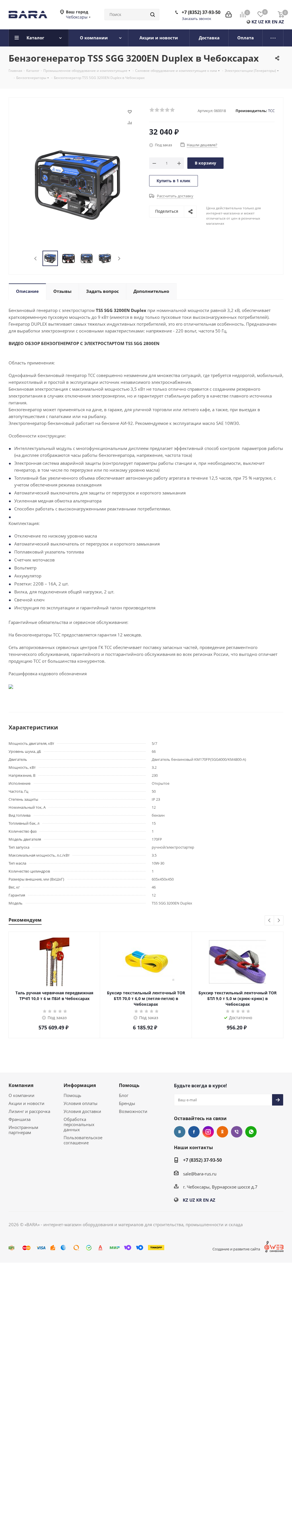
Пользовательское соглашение (83, 1140)
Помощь (72, 1095)
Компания (21, 1085)
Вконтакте (179, 1131)
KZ (254, 22)
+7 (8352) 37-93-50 (201, 12)
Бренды (127, 1103)
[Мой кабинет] (229, 14)
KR (268, 22)
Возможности (133, 1111)
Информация (80, 1085)
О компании (22, 1095)
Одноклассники (222, 1131)
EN (274, 22)
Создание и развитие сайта (236, 1249)
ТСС (271, 110)
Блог (123, 1095)
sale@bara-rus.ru (199, 1174)
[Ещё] (273, 37)
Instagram (208, 1131)
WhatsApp (251, 1131)
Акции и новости (26, 1103)
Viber (236, 1131)
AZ (281, 22)
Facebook (194, 1131)
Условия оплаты (81, 1103)
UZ (261, 22)
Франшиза (20, 1119)
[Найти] (152, 14)
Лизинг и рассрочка (29, 1111)
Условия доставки (82, 1111)
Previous (36, 258)
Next (119, 258)
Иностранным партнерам (23, 1129)
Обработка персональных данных (79, 1124)
